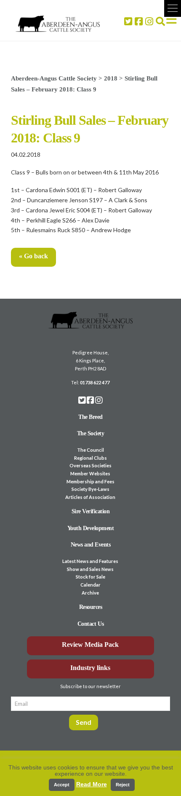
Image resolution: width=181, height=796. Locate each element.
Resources (90, 607)
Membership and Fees (90, 481)
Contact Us (90, 624)
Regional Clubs (90, 458)
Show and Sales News (90, 569)
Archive (90, 592)
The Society (90, 433)
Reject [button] (123, 784)
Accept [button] (61, 784)
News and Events (91, 544)
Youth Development (90, 528)
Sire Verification (91, 511)
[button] (172, 8)
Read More (91, 784)
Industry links (90, 667)
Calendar (90, 584)
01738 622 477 (94, 382)
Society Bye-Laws (90, 489)
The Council (90, 450)
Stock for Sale (90, 576)
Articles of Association (90, 497)
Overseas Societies (90, 465)
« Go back (33, 256)
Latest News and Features (90, 561)
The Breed (90, 417)
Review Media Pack (90, 644)
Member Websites (90, 473)
